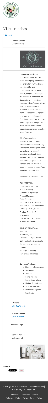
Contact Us (14, 395)
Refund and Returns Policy (17, 398)
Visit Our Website (19, 306)
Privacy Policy (36, 398)
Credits (35, 395)
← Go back (7, 35)
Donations (26, 395)
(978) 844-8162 (18, 317)
